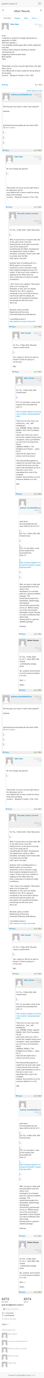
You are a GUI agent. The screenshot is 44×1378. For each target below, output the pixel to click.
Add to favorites (10, 1319)
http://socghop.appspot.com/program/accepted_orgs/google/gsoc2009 (28, 413)
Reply (5, 85)
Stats (26, 18)
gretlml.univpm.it (9, 3)
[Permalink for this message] (41, 26)
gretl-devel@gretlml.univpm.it (12, 1305)
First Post (7, 18)
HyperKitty (21, 1375)
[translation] (3, 10)
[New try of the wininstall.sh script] (41, 10)
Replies (17, 18)
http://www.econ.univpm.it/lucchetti (22, 321)
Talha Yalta (14, 24)
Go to (34, 18)
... (4, 132)
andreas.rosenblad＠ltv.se (21, 94)
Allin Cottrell (26, 333)
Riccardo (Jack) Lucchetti (27, 213)
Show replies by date (34, 90)
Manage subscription (12, 1309)
